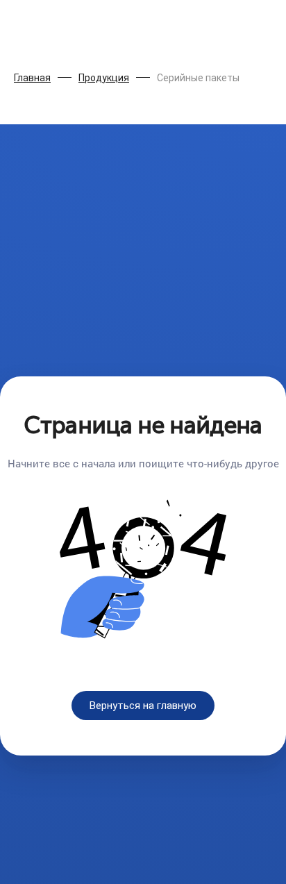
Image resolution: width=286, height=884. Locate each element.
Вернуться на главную (143, 705)
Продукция (103, 78)
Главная (32, 78)
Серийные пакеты (198, 78)
